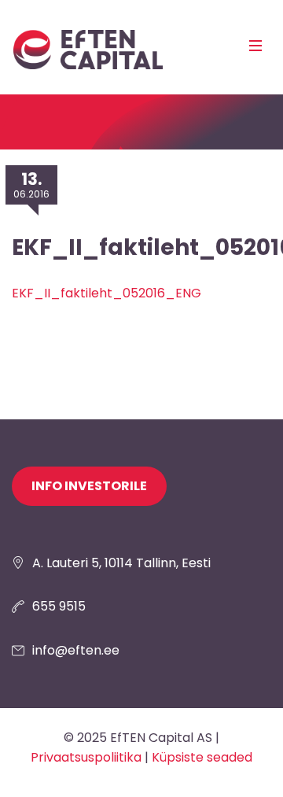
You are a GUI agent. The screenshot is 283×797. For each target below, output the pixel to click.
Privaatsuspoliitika (86, 757)
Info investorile (89, 486)
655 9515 (59, 606)
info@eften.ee (75, 650)
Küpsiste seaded (202, 757)
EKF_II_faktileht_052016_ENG (106, 293)
